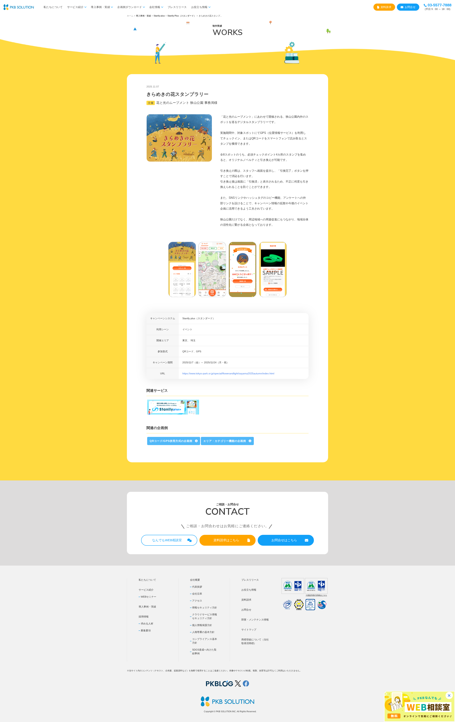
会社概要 (195, 579)
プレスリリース (177, 7)
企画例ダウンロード (129, 7)
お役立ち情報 (199, 7)
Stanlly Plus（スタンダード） (181, 16)
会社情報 (154, 7)
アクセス (197, 600)
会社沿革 (197, 593)
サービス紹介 (75, 7)
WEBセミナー (148, 596)
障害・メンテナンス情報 (255, 619)
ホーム (130, 16)
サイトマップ (248, 629)
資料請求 (386, 7)
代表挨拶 (197, 586)
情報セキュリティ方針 (204, 607)
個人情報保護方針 (202, 625)
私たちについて (53, 7)
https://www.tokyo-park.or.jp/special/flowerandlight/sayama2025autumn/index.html (228, 373)
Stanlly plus (159, 16)
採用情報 (144, 616)
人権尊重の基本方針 (203, 632)
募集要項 (146, 630)
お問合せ (410, 7)
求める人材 (147, 623)
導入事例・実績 (100, 7)
